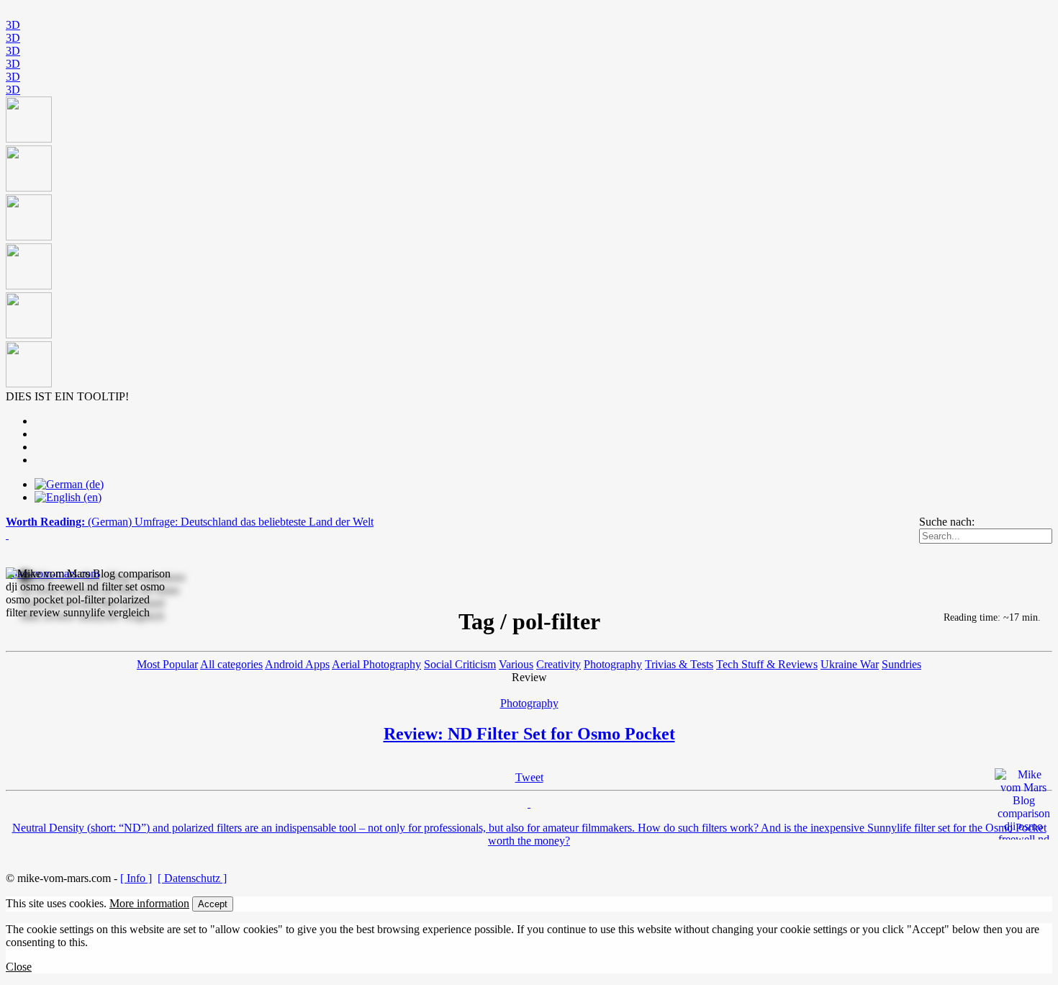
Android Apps (297, 664)
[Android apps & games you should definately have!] (529, 243)
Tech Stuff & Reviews (767, 664)
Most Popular (167, 664)
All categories (231, 664)
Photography (613, 664)
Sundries (901, 664)
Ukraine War (849, 664)
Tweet (529, 777)
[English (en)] (68, 497)
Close (19, 967)
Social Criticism (460, 664)
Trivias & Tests (679, 664)
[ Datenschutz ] (192, 878)
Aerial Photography (376, 664)
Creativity (558, 664)
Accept (212, 904)
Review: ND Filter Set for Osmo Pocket (529, 733)
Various (516, 664)
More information (149, 903)
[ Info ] (136, 878)
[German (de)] (69, 484)
